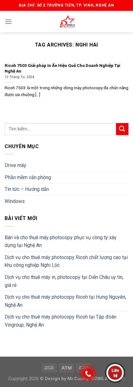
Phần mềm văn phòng (28, 177)
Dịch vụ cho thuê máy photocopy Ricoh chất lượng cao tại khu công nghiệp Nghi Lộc (66, 261)
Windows (15, 201)
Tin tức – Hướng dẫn (27, 189)
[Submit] (122, 129)
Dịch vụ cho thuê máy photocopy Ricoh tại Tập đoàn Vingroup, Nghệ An (60, 321)
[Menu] (8, 21)
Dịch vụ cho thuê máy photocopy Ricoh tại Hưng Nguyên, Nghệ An (65, 301)
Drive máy (15, 165)
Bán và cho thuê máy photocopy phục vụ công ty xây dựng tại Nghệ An (61, 241)
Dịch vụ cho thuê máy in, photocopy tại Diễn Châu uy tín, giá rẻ (64, 281)
